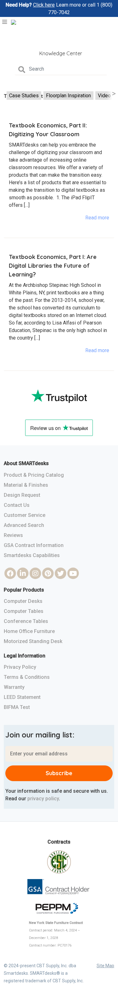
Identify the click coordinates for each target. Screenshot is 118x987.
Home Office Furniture (29, 631)
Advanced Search (24, 525)
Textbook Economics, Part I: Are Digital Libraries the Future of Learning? (53, 265)
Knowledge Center (60, 53)
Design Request (22, 495)
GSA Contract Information (34, 545)
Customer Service (24, 515)
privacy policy (43, 799)
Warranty (14, 687)
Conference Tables (26, 621)
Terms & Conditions (27, 677)
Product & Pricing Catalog (34, 475)
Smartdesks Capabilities (32, 555)
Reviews (13, 535)
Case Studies (24, 96)
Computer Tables (23, 611)
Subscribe (59, 773)
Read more (97, 218)
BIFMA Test (17, 707)
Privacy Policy (20, 667)
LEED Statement (22, 697)
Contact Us (17, 505)
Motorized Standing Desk (33, 641)
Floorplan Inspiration (68, 96)
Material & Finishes (26, 485)
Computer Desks (23, 601)
